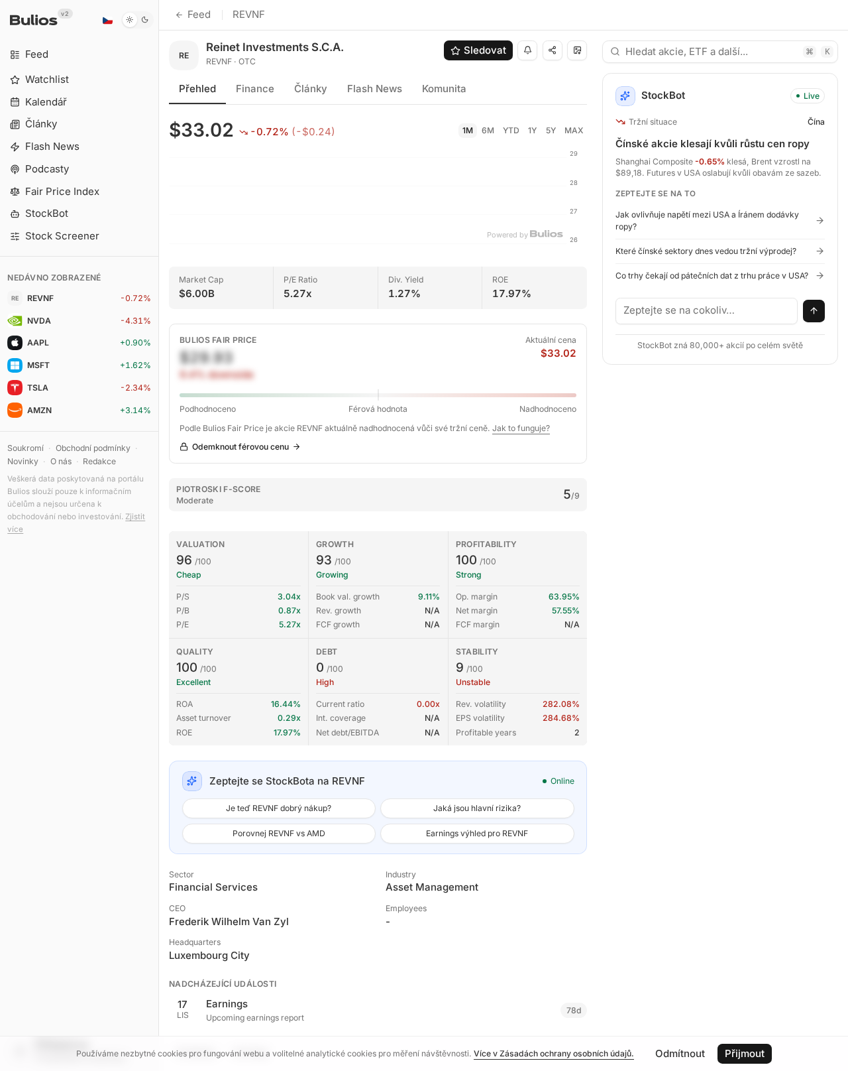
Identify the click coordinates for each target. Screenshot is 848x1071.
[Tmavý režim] (137, 20)
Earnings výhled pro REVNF (477, 833)
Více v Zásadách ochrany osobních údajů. (554, 1053)
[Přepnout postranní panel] (159, 535)
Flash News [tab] (374, 88)
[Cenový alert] (527, 50)
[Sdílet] (552, 50)
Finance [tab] (255, 88)
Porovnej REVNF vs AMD (279, 833)
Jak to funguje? (521, 428)
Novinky (22, 461)
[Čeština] (107, 20)
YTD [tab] (511, 130)
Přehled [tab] (197, 88)
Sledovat (485, 50)
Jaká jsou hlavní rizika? (477, 808)
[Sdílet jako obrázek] (577, 50)
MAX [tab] (574, 130)
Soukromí (25, 448)
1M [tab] (467, 130)
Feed (199, 14)
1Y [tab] (532, 130)
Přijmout (745, 1053)
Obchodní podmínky (93, 448)
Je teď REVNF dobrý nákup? (278, 808)
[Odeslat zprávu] (814, 311)
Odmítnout (680, 1053)
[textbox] (706, 311)
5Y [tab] (551, 130)
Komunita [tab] (444, 88)
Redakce (99, 461)
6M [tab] (488, 130)
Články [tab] (310, 88)
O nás (61, 461)
